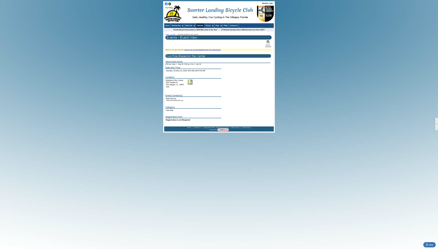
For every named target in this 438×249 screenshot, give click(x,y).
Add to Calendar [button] (268, 44)
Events (173, 34)
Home (167, 25)
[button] (177, 25)
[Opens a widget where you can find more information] (429, 245)
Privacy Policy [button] (246, 127)
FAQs (226, 25)
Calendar (200, 25)
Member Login (267, 3)
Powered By (213, 129)
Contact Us (234, 25)
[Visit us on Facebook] (166, 4)
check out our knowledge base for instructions (202, 50)
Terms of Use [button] (235, 127)
